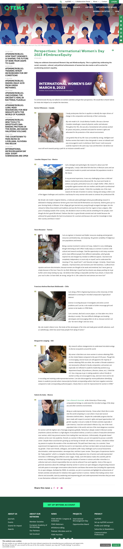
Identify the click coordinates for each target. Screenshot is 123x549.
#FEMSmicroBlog (57, 528)
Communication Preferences (100, 534)
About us (12, 514)
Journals (51, 7)
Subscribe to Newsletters (104, 529)
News (39, 7)
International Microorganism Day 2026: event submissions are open (17, 152)
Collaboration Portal (83, 1)
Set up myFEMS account (61, 505)
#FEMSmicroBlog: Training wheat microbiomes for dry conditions (16, 72)
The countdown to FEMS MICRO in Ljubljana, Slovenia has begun (16, 140)
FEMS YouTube (57, 535)
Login (114, 2)
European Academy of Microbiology (38, 526)
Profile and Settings (102, 526)
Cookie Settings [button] (105, 545)
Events (65, 7)
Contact (104, 1)
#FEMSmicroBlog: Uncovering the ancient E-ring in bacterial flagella (15, 96)
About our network (35, 515)
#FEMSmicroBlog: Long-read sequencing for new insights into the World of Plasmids (16, 110)
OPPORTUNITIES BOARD (106, 7)
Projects (77, 514)
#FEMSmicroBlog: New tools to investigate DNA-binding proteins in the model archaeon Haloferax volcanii (16, 126)
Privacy (98, 514)
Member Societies (101, 11)
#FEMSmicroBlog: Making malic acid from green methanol (15, 84)
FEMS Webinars (57, 524)
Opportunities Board (81, 524)
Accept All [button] (116, 545)
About (95, 1)
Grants (76, 7)
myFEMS (68, 1)
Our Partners (35, 531)
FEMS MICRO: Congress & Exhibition (61, 520)
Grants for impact (15, 526)
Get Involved (35, 534)
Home (7, 45)
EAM (117, 11)
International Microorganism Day (80, 520)
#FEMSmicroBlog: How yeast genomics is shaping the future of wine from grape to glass (16, 58)
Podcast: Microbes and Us (61, 531)
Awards (89, 7)
